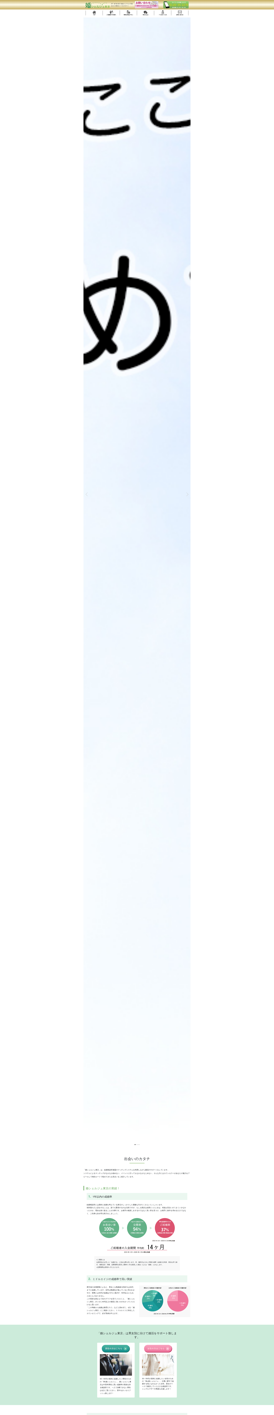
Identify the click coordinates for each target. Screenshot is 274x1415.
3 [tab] (138, 1144)
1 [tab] (135, 1144)
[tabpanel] (137, 583)
